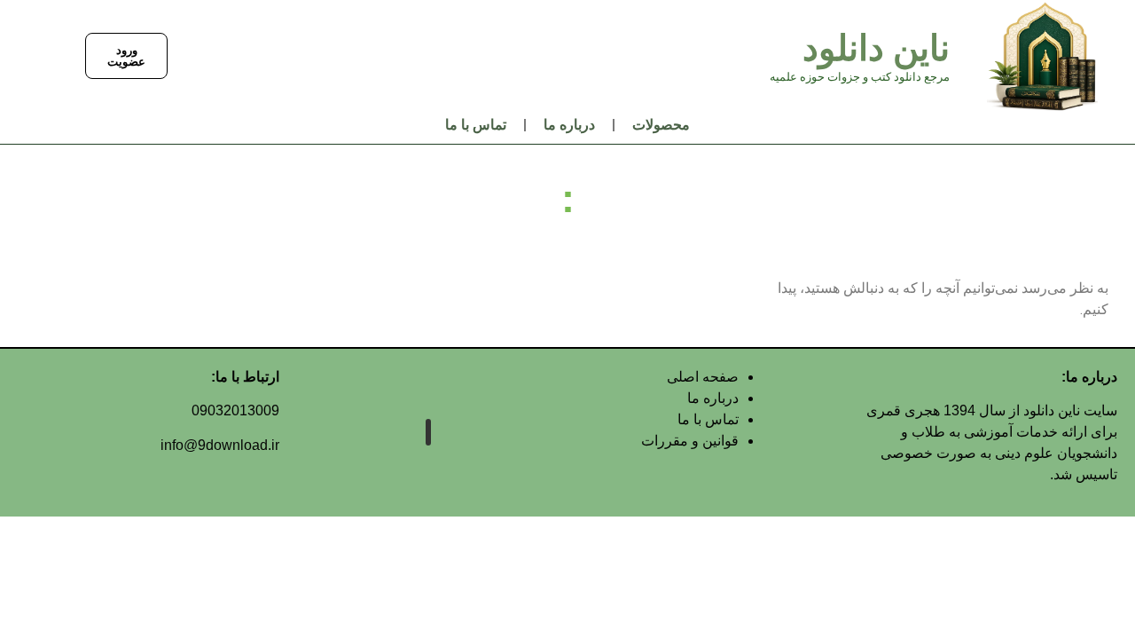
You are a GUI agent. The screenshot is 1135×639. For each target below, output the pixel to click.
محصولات (661, 124)
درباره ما (569, 124)
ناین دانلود (876, 48)
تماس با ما (475, 124)
